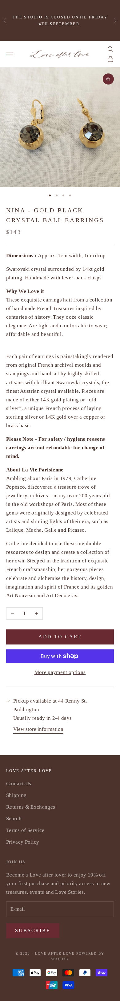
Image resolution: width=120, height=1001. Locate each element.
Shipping (16, 795)
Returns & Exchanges (30, 807)
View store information (38, 729)
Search (14, 819)
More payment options (60, 672)
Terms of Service (25, 830)
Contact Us (18, 783)
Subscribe (32, 930)
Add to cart (60, 636)
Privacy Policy (22, 842)
